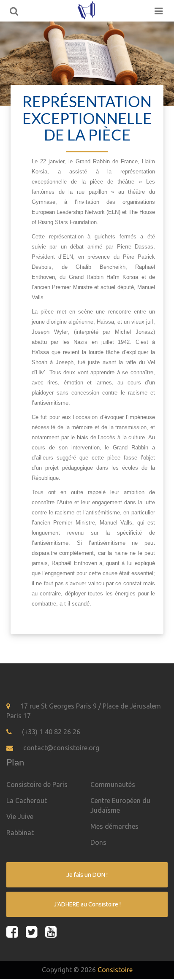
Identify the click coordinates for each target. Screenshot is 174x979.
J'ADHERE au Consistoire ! (87, 904)
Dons (98, 842)
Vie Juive (19, 816)
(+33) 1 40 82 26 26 (51, 732)
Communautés (112, 784)
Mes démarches (114, 826)
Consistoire (115, 970)
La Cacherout (26, 800)
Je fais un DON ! (87, 874)
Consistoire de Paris (37, 784)
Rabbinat (20, 832)
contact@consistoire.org (61, 748)
